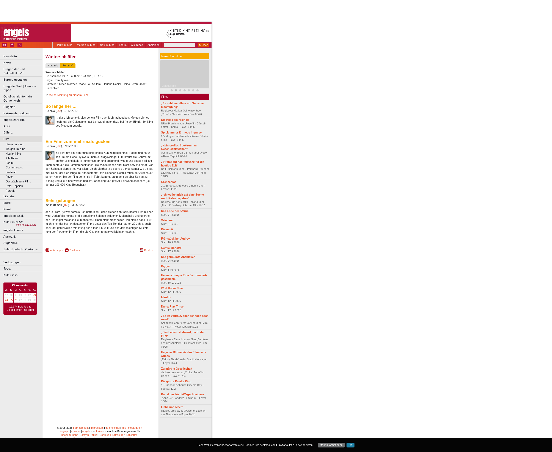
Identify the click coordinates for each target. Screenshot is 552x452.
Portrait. (11, 190)
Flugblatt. (9, 106)
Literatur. (9, 196)
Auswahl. (9, 236)
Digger (165, 266)
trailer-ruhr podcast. (16, 113)
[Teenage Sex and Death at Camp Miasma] (197, 91)
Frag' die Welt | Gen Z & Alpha (19, 88)
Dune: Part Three (172, 306)
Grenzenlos (168, 182)
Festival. (11, 172)
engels (86, 431)
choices (75, 431)
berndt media (81, 427)
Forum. (10, 163)
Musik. (7, 202)
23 (34, 295)
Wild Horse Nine (172, 288)
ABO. (7, 126)
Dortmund (105, 434)
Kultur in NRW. (13, 222)
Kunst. (7, 209)
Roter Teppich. (15, 186)
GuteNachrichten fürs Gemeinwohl (18, 98)
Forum (123, 45)
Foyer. (9, 176)
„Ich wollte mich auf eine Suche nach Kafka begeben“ (182, 196)
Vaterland (167, 220)
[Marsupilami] (176, 91)
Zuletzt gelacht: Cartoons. (21, 249)
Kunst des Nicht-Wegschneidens (182, 394)
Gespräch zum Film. (18, 181)
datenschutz (112, 427)
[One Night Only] (184, 91)
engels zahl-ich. (14, 119)
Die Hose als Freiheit (175, 119)
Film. (6, 139)
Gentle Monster (171, 248)
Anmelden (153, 45)
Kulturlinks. (10, 275)
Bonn (75, 434)
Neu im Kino (107, 45)
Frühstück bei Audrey (175, 238)
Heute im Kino (64, 45)
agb (124, 427)
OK (350, 445)
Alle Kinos (137, 45)
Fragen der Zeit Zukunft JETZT (23, 71)
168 (66, 205)
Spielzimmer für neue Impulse (181, 132)
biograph (64, 431)
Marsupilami (169, 85)
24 (6, 300)
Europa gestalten (15, 79)
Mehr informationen (331, 445)
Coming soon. (14, 167)
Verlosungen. (12, 262)
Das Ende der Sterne (174, 211)
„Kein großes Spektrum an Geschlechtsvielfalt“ (179, 147)
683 (58, 111)
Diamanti (167, 229)
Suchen (203, 45)
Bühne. (8, 132)
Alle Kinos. (12, 158)
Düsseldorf (118, 434)
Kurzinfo (53, 65)
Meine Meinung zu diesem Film (68, 95)
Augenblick (10, 243)
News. (7, 62)
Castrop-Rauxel (89, 434)
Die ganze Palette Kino (176, 381)
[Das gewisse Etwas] (189, 91)
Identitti (166, 297)
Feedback (74, 250)
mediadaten (135, 427)
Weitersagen (56, 250)
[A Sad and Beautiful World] (193, 91)
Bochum (66, 434)
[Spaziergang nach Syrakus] (180, 91)
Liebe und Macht (172, 407)
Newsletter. (11, 56)
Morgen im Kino (86, 45)
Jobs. (7, 268)
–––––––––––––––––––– (20, 255)
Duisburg (131, 434)
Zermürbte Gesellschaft (176, 368)
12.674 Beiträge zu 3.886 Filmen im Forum (20, 308)
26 (15, 300)
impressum (97, 427)
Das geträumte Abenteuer (178, 257)
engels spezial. (13, 215)
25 (11, 300)
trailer (99, 431)
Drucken (148, 250)
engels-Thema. (13, 230)
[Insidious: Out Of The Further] (171, 91)
